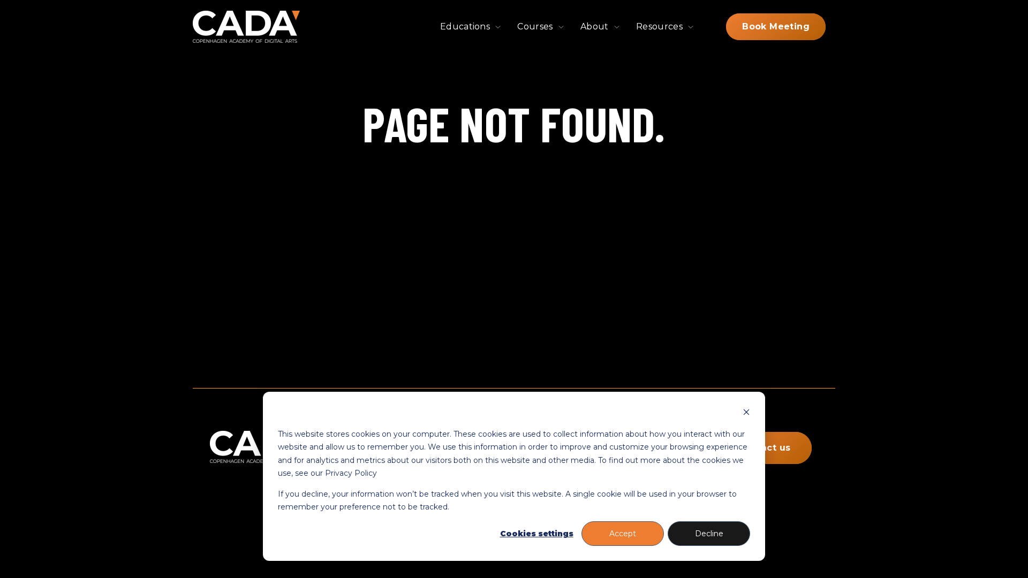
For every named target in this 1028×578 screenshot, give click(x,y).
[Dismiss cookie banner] (746, 413)
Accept (622, 533)
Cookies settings (536, 533)
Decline (709, 533)
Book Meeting (776, 26)
